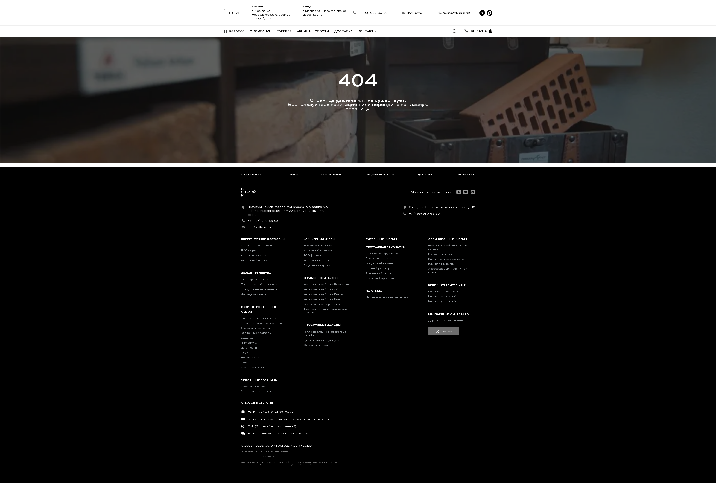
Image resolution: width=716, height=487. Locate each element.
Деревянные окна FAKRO (446, 320)
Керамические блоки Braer (322, 299)
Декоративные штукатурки (322, 340)
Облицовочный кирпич (447, 239)
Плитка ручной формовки (259, 284)
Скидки (446, 331)
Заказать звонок (456, 13)
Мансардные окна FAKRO (448, 314)
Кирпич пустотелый (442, 301)
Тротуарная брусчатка (385, 247)
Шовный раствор (378, 268)
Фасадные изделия (255, 294)
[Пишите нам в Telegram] (482, 13)
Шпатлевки (249, 347)
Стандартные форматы (257, 245)
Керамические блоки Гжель (323, 294)
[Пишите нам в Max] (489, 13)
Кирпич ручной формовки (263, 239)
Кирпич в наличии (253, 255)
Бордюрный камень (379, 263)
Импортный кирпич (441, 254)
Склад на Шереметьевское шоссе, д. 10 (442, 207)
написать (414, 13)
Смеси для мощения (255, 328)
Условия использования (292, 457)
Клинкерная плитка (254, 279)
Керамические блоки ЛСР (321, 289)
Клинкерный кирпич (320, 239)
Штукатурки (249, 342)
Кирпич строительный (447, 285)
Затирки (247, 338)
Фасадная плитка (256, 273)
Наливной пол (251, 357)
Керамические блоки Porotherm (326, 284)
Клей (244, 352)
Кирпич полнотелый (442, 296)
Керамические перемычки (321, 304)
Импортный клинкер (317, 250)
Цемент (246, 362)
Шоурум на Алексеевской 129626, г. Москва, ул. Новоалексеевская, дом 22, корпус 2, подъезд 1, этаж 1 (288, 210)
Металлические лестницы (259, 391)
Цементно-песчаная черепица (387, 297)
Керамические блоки (320, 278)
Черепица (374, 291)
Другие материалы (254, 367)
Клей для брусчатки (380, 278)
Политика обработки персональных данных (265, 451)
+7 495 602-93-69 (372, 13)
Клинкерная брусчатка (382, 253)
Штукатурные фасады (322, 325)
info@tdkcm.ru (259, 227)
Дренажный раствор (380, 273)
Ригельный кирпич (381, 239)
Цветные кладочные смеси (260, 318)
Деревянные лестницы (257, 386)
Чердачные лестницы (259, 380)
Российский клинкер (318, 245)
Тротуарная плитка (379, 258)
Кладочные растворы (256, 333)
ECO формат (250, 250)
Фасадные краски (316, 345)
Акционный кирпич (254, 260)
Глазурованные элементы (259, 289)
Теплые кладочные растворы (261, 323)
